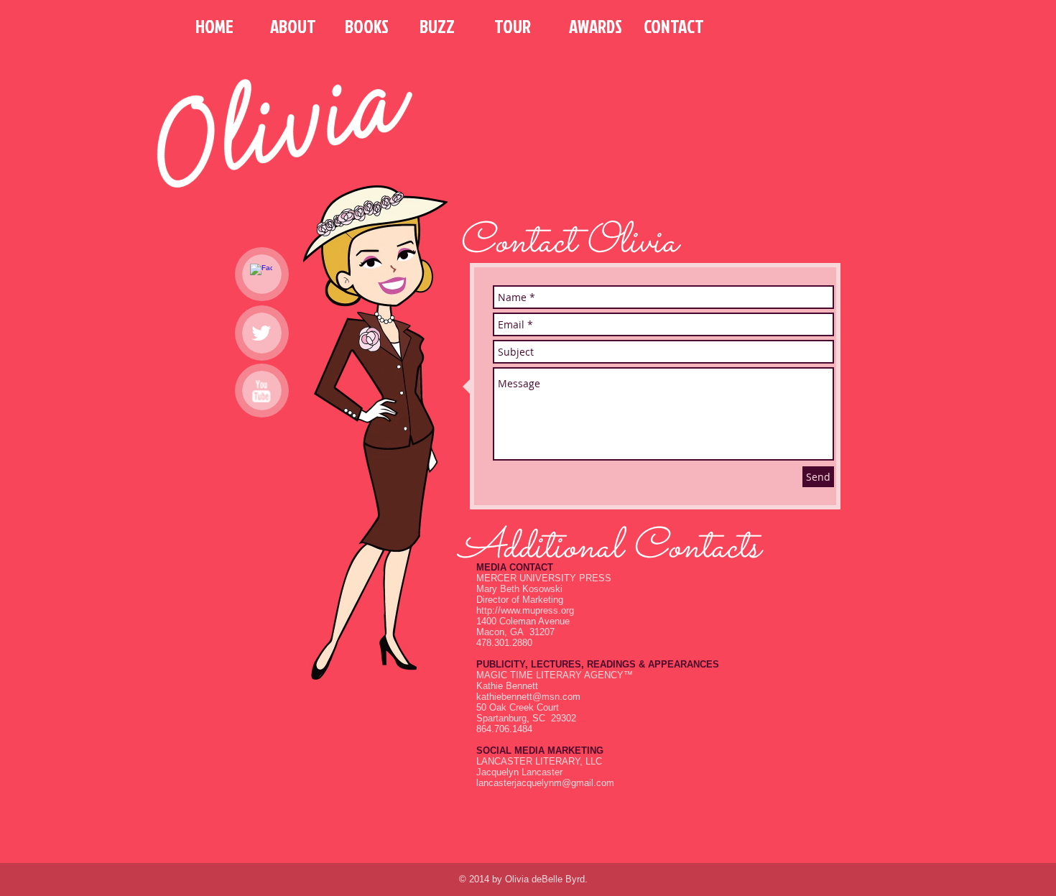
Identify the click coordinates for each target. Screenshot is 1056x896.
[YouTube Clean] (261, 391)
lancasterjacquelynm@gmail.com (545, 782)
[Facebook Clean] (261, 275)
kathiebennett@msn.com (528, 696)
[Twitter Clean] (261, 333)
